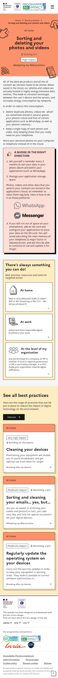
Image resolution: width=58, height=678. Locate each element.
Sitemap (48, 663)
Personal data (32, 659)
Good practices (32, 20)
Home (18, 20)
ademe (6, 622)
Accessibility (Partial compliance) (18, 655)
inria (16, 622)
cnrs (25, 622)
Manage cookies (30, 663)
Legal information (11, 659)
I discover (11, 417)
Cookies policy (10, 663)
